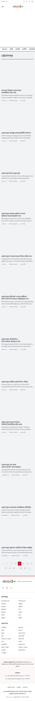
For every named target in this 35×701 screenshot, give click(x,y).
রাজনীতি (17, 49)
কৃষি (2, 636)
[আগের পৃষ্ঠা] (3, 563)
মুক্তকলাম (21, 627)
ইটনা (20, 615)
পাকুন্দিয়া (20, 604)
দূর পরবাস (3, 650)
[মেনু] (2, 6)
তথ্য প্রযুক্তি (3, 653)
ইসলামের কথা (22, 644)
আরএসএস (25, 687)
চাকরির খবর (21, 639)
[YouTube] (32, 1)
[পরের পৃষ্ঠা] (29, 568)
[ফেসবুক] (3, 588)
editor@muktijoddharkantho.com (16, 676)
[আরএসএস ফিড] (11, 588)
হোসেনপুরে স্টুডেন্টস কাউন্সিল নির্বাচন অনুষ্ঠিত (16, 548)
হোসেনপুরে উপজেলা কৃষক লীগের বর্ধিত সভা (16, 256)
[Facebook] (29, 1)
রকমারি (20, 642)
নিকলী (3, 615)
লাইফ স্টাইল (4, 644)
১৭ (25, 568)
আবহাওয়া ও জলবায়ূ (5, 639)
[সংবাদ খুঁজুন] (24, 1)
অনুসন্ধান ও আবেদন (23, 647)
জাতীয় (11, 49)
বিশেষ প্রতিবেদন (22, 650)
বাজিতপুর (3, 607)
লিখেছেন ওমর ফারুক (13, 101)
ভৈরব (20, 609)
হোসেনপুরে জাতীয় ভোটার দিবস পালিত (14, 382)
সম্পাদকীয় (3, 627)
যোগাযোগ (19, 687)
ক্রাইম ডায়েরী (21, 636)
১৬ (21, 568)
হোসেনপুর (3, 604)
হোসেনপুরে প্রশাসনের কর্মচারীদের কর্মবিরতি (16, 507)
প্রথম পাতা (4, 49)
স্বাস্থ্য (2, 642)
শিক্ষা (2, 630)
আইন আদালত (22, 633)
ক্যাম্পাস (20, 630)
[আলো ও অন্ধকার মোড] (27, 1)
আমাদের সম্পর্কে (11, 687)
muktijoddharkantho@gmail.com (15, 679)
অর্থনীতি (24, 49)
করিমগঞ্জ (3, 612)
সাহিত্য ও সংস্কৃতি (5, 647)
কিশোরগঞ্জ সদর (22, 601)
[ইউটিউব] (7, 588)
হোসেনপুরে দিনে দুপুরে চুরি (10, 173)
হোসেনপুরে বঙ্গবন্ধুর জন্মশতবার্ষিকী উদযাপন (16, 133)
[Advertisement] (17, 28)
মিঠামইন (3, 618)
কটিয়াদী (20, 607)
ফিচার (2, 633)
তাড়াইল (20, 612)
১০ (13, 568)
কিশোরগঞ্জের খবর (5, 601)
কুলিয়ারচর (3, 609)
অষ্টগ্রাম (20, 618)
